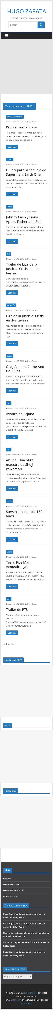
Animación (11, 305)
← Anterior (9, 644)
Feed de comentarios (13, 890)
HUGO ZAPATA (26, 11)
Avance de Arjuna (20, 413)
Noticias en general (14, 117)
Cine (8, 403)
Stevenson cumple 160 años (24, 513)
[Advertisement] (26, 66)
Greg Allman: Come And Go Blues (25, 368)
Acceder (7, 878)
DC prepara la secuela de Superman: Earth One (26, 172)
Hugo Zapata (32, 122)
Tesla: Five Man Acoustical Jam (18, 564)
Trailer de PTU (17, 609)
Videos (9, 207)
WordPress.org (10, 896)
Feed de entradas (11, 884)
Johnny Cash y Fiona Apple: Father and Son (24, 219)
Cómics (9, 159)
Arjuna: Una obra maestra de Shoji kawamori (19, 464)
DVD (8, 254)
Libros (9, 501)
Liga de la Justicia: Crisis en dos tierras (25, 317)
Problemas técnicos (22, 127)
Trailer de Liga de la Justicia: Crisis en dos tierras (22, 268)
